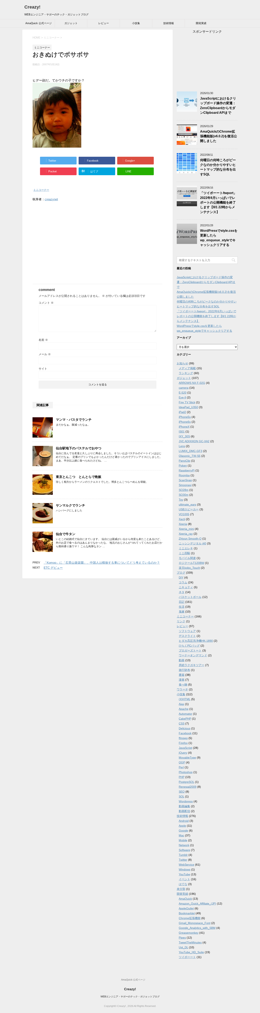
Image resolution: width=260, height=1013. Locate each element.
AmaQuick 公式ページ (38, 23)
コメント (46, 302)
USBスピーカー (189, 509)
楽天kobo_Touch (189, 567)
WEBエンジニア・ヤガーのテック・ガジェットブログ (130, 996)
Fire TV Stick (187, 402)
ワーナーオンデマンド (193, 655)
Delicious (184, 728)
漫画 (181, 679)
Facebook (185, 733)
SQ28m (183, 489)
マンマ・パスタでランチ (74, 419)
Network (184, 845)
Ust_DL (183, 947)
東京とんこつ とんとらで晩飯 (78, 477)
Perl (181, 767)
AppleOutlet (186, 908)
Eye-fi (182, 397)
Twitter (183, 859)
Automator (185, 713)
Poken (183, 465)
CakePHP (185, 718)
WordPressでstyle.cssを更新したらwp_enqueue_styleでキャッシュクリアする (218, 238)
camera (183, 387)
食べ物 (183, 684)
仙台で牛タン (65, 534)
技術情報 (168, 23)
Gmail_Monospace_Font (194, 923)
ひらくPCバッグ (189, 645)
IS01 (182, 431)
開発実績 (201, 23)
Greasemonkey (188, 932)
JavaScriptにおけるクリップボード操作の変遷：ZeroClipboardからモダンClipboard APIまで (218, 105)
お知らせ (182, 363)
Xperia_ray (186, 533)
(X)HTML (184, 699)
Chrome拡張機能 (189, 918)
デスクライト (187, 635)
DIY (181, 577)
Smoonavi (185, 485)
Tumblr (183, 854)
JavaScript (185, 747)
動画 (181, 660)
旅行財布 (184, 670)
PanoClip (184, 460)
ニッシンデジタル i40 (192, 543)
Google (183, 830)
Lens (182, 446)
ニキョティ (186, 587)
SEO (182, 791)
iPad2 (182, 412)
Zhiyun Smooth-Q (190, 538)
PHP (181, 777)
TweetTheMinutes (190, 942)
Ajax (181, 704)
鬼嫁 (181, 611)
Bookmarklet (187, 913)
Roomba (184, 475)
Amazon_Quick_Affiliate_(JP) (197, 903)
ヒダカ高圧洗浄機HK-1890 (196, 640)
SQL (181, 796)
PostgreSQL (186, 781)
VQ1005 (184, 514)
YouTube (184, 874)
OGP (182, 762)
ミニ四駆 (184, 553)
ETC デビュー (53, 567)
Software (184, 850)
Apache (183, 708)
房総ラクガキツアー (191, 665)
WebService (186, 864)
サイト (43, 368)
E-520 (182, 392)
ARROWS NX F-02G (192, 382)
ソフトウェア (187, 631)
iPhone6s (185, 421)
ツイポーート (187, 957)
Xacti (182, 519)
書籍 (181, 674)
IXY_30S (184, 436)
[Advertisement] (97, 245)
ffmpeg (183, 738)
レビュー (103, 23)
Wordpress (186, 801)
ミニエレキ (186, 548)
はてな (183, 884)
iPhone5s (185, 417)
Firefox (183, 743)
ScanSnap (185, 480)
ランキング (186, 373)
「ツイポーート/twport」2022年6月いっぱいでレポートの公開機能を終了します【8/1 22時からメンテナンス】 (218, 202)
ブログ (181, 572)
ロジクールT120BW (191, 562)
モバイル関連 (187, 558)
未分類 (181, 889)
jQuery (183, 752)
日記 (181, 601)
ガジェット (71, 23)
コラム (183, 582)
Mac (181, 835)
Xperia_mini (186, 528)
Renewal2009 (187, 786)
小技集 (136, 23)
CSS (181, 723)
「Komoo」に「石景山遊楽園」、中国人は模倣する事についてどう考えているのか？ (102, 562)
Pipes (182, 937)
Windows (184, 869)
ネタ (181, 592)
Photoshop (186, 772)
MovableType (187, 757)
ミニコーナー (41, 189)
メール (45, 354)
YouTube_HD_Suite (191, 952)
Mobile (183, 840)
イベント (184, 879)
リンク (181, 621)
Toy (181, 499)
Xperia (183, 524)
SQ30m (183, 494)
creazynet (51, 199)
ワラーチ (182, 689)
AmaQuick (185, 898)
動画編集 (184, 806)
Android (184, 820)
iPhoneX (184, 426)
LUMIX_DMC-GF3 (190, 451)
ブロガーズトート (190, 650)
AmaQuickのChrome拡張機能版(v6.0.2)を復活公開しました (218, 136)
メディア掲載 (187, 368)
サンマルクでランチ (70, 505)
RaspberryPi (187, 470)
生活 (181, 606)
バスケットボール (190, 597)
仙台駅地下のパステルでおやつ (78, 448)
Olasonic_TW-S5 (189, 455)
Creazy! (32, 7)
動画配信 (184, 811)
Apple (182, 825)
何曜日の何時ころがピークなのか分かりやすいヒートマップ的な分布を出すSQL (218, 167)
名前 (43, 339)
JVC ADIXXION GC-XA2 (194, 441)
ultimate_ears (187, 504)
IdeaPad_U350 (188, 407)
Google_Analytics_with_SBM (197, 927)
